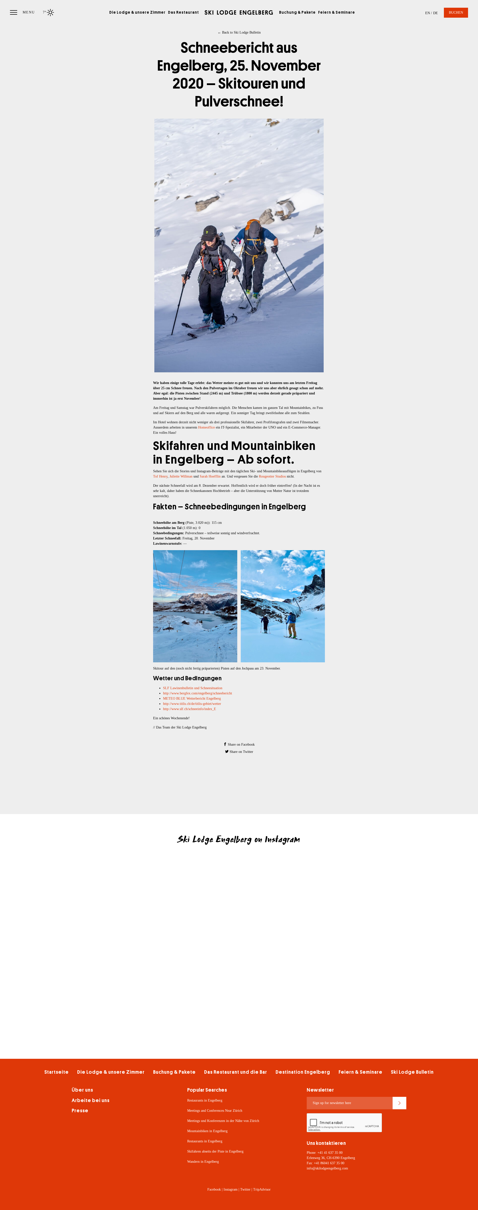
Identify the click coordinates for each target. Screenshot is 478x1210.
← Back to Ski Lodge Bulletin (239, 32)
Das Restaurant (183, 12)
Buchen (456, 12)
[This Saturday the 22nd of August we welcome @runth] (331, 934)
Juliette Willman (181, 476)
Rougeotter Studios (272, 476)
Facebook (214, 1189)
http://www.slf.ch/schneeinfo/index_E (189, 709)
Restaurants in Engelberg (204, 1100)
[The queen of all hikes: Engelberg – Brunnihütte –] (147, 882)
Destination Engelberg (303, 1072)
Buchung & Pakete (297, 12)
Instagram (231, 1189)
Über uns (82, 1090)
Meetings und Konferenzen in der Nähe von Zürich (223, 1121)
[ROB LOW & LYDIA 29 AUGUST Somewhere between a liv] (239, 882)
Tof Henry (160, 476)
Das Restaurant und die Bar (235, 1072)
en (427, 13)
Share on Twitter (241, 752)
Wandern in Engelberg (203, 1161)
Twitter (245, 1189)
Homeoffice (207, 427)
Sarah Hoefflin (210, 476)
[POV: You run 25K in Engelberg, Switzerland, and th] (147, 934)
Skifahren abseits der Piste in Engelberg (215, 1151)
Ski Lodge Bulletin (412, 1072)
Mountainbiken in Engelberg (207, 1131)
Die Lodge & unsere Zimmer (137, 12)
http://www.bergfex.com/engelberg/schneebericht (197, 693)
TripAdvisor (262, 1189)
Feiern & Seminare (336, 12)
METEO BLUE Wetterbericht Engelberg (192, 698)
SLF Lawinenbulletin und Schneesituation (192, 688)
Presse (80, 1110)
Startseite (56, 1072)
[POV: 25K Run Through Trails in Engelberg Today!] (239, 934)
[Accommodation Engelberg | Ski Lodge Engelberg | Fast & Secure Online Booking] (239, 12)
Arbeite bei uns (91, 1100)
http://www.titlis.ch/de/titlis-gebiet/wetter (192, 704)
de (435, 13)
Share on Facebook (241, 744)
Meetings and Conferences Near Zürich (214, 1111)
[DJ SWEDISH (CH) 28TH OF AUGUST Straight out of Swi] (331, 882)
